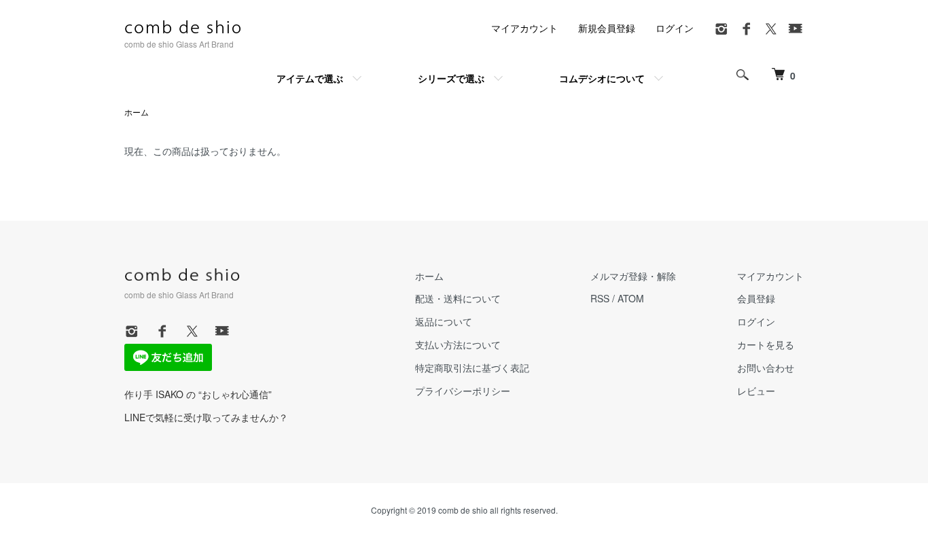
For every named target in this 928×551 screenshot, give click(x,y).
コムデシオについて (602, 78)
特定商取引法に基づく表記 (472, 367)
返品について (443, 321)
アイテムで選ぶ (309, 78)
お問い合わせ (765, 367)
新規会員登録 (606, 28)
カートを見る (765, 344)
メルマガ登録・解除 (633, 276)
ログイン (675, 28)
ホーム (136, 112)
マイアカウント (524, 28)
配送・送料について (458, 298)
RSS (599, 298)
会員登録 (756, 298)
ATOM (631, 298)
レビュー (756, 390)
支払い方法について (458, 344)
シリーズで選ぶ (451, 78)
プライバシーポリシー (462, 390)
